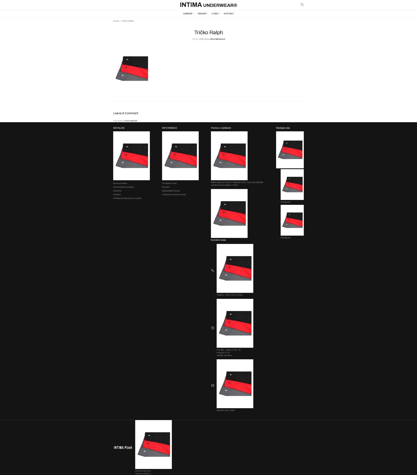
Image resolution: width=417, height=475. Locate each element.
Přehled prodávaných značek (127, 198)
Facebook (286, 202)
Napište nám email (226, 410)
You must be (131, 121)
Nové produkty (120, 183)
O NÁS (215, 14)
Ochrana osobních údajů (174, 194)
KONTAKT (229, 14)
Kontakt (166, 187)
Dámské (117, 191)
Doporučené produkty (123, 187)
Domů (116, 21)
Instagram (286, 238)
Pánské (117, 194)
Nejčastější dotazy (171, 191)
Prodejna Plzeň (169, 183)
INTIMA (208, 4)
